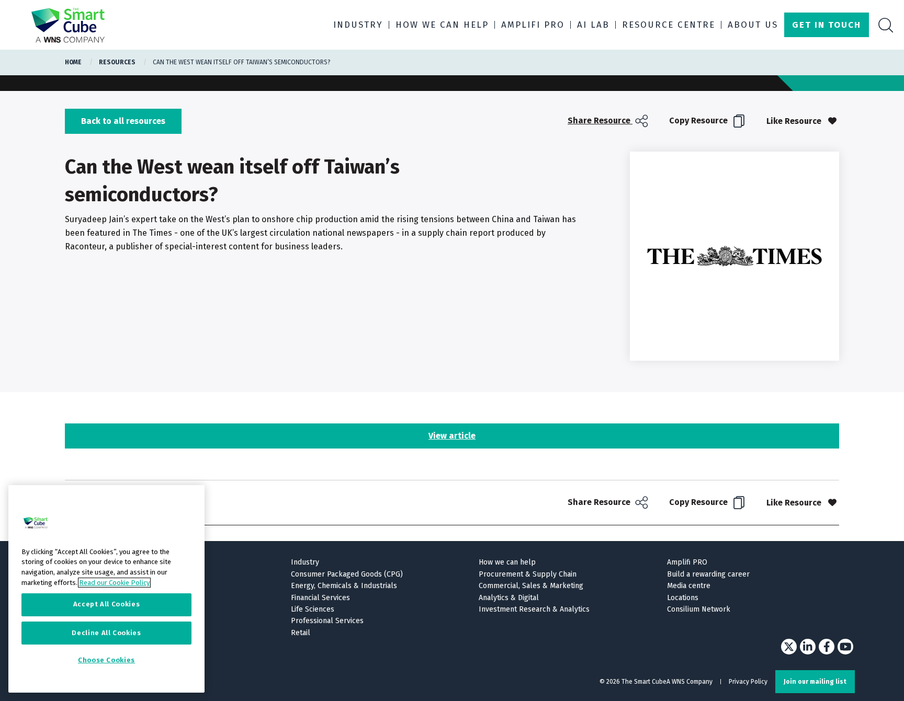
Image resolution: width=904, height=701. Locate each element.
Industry (358, 24)
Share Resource (600, 120)
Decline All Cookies (106, 633)
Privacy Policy (748, 681)
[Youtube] (845, 646)
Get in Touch (826, 24)
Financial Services (320, 597)
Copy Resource (699, 120)
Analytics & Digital (509, 597)
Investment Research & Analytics (534, 609)
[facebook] (826, 646)
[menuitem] (609, 121)
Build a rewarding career (708, 574)
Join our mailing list (815, 681)
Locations (682, 597)
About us (753, 24)
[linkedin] (808, 646)
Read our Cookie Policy (114, 583)
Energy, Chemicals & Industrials (344, 585)
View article (452, 436)
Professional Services (327, 620)
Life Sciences (312, 609)
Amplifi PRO (532, 24)
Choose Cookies (106, 660)
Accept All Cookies (106, 604)
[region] (106, 589)
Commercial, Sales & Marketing (531, 585)
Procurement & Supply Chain (528, 574)
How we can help (442, 24)
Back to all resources (123, 121)
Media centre (688, 585)
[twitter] (789, 646)
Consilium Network (698, 609)
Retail (300, 632)
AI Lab (593, 24)
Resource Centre (668, 24)
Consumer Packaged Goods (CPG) (347, 574)
